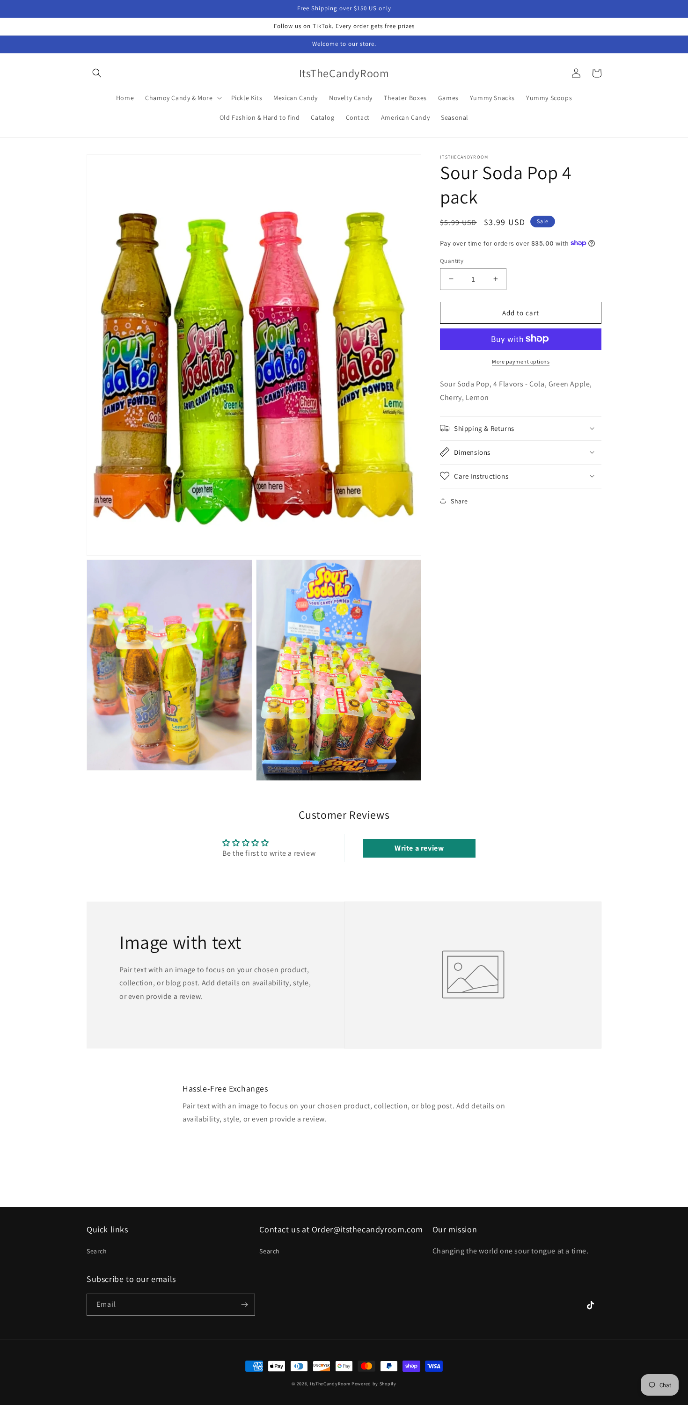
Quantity (451, 260)
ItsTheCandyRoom (330, 1384)
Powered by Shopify (373, 1384)
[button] (97, 73)
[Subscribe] (244, 1305)
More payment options (520, 360)
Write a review (419, 848)
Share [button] (459, 500)
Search (97, 1251)
